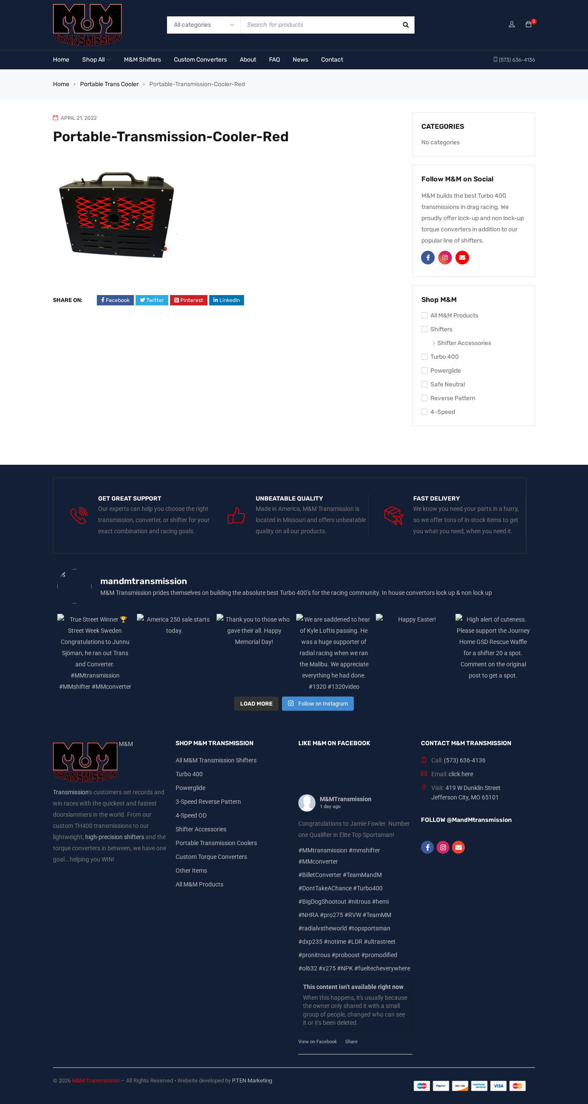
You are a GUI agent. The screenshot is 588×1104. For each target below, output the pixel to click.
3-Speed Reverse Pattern (208, 801)
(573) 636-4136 (465, 760)
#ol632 (307, 968)
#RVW (352, 914)
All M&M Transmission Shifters (216, 760)
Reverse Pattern (452, 398)
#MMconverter (318, 861)
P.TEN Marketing (252, 1080)
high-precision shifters (114, 836)
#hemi (380, 901)
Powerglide (445, 370)
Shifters (441, 329)
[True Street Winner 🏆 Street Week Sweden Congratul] (95, 651)
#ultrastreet (380, 941)
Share (351, 1042)
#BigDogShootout (322, 901)
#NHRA (308, 914)
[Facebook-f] (427, 847)
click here (461, 774)
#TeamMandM (362, 874)
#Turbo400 (368, 888)
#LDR (354, 941)
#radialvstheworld (322, 928)
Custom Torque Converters (211, 856)
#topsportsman (369, 928)
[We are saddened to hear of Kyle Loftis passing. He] (333, 651)
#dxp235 (310, 941)
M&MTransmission (345, 799)
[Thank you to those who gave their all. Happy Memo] (254, 651)
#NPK (345, 968)
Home (61, 84)
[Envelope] (458, 847)
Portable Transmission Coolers (216, 843)
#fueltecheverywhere (382, 968)
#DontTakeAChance (325, 888)
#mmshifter (364, 850)
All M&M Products (454, 315)
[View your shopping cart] (529, 24)
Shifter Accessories (464, 343)
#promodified (379, 955)
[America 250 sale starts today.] (174, 651)
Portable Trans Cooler (109, 84)
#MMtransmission (322, 850)
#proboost (345, 955)
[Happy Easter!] (413, 651)
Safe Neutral (447, 384)
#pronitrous (314, 955)
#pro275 (331, 914)
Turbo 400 (444, 357)
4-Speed (442, 412)
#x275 (327, 968)
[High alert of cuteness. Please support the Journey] (493, 651)
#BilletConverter (319, 874)
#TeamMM (376, 914)
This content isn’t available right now (353, 986)
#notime (335, 941)
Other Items (191, 870)
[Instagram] (442, 847)
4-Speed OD (191, 815)
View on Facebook (317, 1042)
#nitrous (359, 901)
